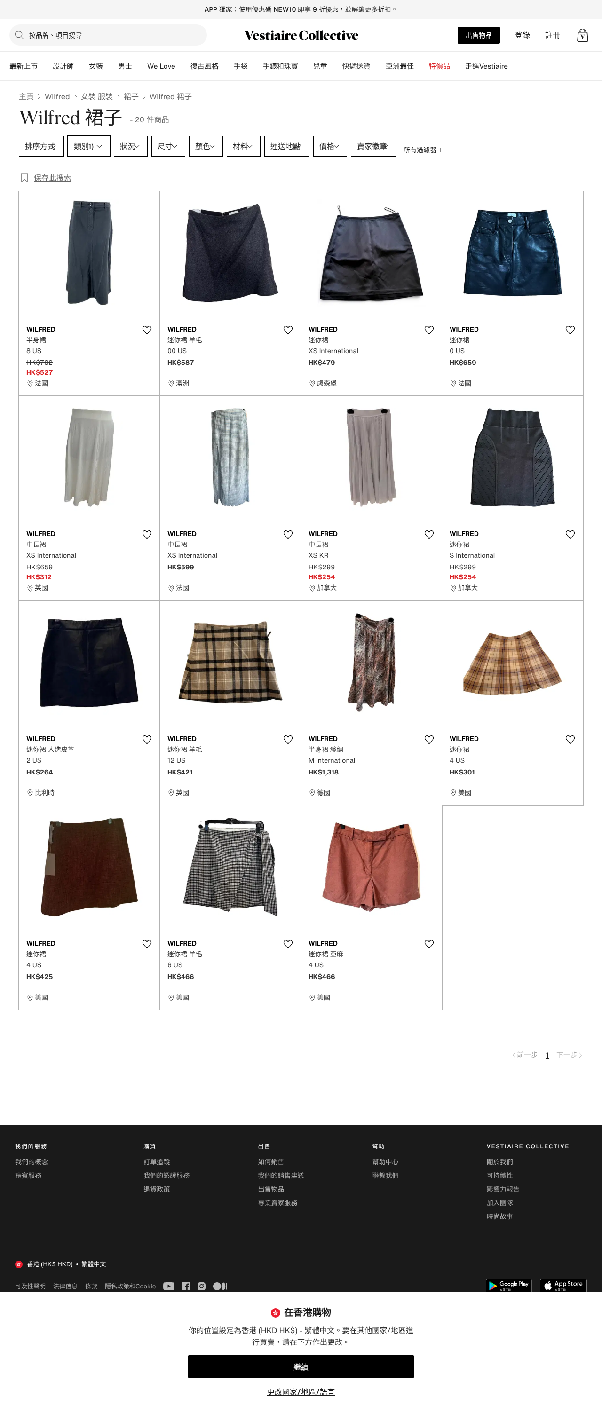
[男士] (139, 66)
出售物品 (479, 35)
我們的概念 (31, 1162)
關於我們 (500, 1162)
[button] (582, 35)
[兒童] (335, 66)
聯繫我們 (385, 1176)
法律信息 (65, 1286)
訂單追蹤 (156, 1162)
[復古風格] (226, 66)
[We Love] (183, 66)
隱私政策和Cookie (130, 1286)
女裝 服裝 (97, 96)
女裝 (96, 66)
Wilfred (57, 96)
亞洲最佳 (400, 66)
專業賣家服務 (277, 1203)
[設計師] (81, 66)
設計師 (63, 66)
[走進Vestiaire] (515, 66)
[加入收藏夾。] (146, 330)
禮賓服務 (28, 1176)
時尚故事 (500, 1217)
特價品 (439, 66)
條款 (91, 1286)
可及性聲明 (30, 1286)
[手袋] (255, 66)
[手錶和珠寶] (305, 66)
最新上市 (23, 66)
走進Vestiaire (486, 66)
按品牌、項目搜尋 (55, 35)
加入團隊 (500, 1203)
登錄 (522, 35)
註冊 (552, 35)
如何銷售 (271, 1162)
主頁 (26, 96)
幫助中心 (385, 1162)
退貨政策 (156, 1189)
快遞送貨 (356, 66)
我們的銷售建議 (281, 1176)
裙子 (131, 96)
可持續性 (500, 1176)
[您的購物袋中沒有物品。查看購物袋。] (582, 35)
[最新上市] (45, 66)
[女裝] (110, 66)
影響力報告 (503, 1189)
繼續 (301, 1367)
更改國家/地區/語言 (301, 1391)
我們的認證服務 (166, 1176)
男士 (125, 66)
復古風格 (204, 66)
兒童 (320, 66)
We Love (161, 66)
